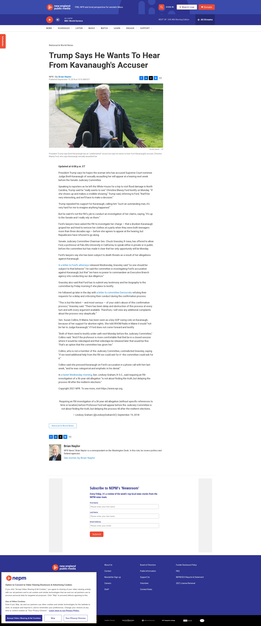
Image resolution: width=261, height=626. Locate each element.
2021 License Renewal (185, 583)
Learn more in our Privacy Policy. (64, 610)
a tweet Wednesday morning (76, 374)
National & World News (61, 45)
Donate (208, 7)
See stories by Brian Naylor (79, 457)
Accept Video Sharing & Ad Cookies (24, 618)
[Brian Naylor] (55, 452)
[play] (49, 19)
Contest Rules (146, 589)
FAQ (178, 571)
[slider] (62, 19)
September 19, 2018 (128, 414)
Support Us (145, 577)
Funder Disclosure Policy (186, 565)
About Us (108, 565)
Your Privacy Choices (76, 618)
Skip (53, 618)
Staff (106, 589)
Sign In (170, 7)
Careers (107, 583)
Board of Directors (148, 565)
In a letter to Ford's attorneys (73, 265)
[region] (49, 597)
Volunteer (144, 583)
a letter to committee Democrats (114, 292)
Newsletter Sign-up (112, 577)
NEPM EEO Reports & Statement (190, 577)
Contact (107, 571)
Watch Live (188, 7)
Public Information (148, 571)
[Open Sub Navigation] (54, 28)
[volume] (57, 20)
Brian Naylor (65, 76)
